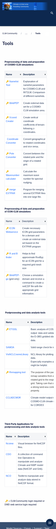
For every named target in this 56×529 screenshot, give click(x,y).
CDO (8, 454)
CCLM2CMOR (13, 397)
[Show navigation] (50, 523)
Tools (37, 33)
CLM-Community (9, 33)
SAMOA (10, 347)
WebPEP (14, 103)
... (26, 33)
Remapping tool (17, 372)
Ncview (9, 443)
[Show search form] (53, 13)
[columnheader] (13, 74)
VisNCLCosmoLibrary (17, 354)
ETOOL (13, 329)
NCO (8, 476)
